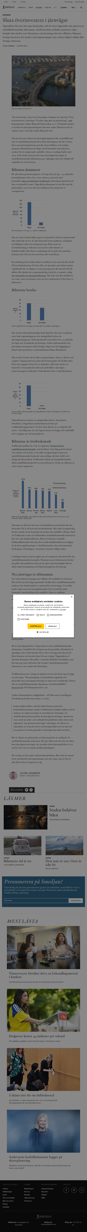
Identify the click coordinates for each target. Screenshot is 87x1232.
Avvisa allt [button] (52, 626)
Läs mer (63, 609)
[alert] (43, 616)
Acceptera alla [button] (35, 626)
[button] (43, 632)
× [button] (71, 597)
